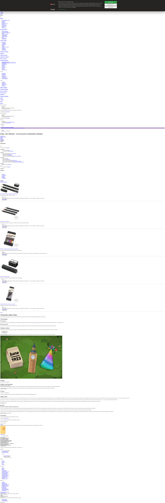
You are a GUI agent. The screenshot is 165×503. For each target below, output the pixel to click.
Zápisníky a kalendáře (4, 96)
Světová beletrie (4, 26)
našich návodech (7, 111)
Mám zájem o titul (4, 69)
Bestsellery (3, 65)
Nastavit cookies (4, 499)
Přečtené (1, 13)
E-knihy (3, 461)
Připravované (4, 66)
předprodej (9, 154)
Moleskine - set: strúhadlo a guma (4, 276)
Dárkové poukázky (3, 87)
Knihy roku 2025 (4, 64)
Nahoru (1, 312)
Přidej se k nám (4, 486)
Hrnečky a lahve (3, 92)
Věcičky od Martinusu (4, 89)
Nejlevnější (3, 177)
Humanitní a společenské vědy (6, 32)
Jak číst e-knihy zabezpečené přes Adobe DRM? (6, 127)
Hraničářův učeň (4, 84)
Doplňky (2, 15)
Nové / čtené (2, 157)
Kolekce (3, 68)
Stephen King (4, 73)
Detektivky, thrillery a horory (6, 20)
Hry (0, 14)
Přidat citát (1, 424)
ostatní (8, 147)
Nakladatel (2, 163)
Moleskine (1, 137)
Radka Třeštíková (4, 76)
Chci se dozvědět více (61, 9)
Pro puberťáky (4, 43)
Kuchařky (2, 53)
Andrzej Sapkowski (4, 78)
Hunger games (4, 83)
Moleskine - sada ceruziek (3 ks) (4, 221)
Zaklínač (3, 82)
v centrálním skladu (13, 153)
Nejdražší (3, 176)
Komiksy (3, 21)
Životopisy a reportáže (5, 34)
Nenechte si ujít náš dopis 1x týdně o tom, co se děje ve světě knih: (9, 493)
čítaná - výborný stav (14, 160)
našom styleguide (6, 418)
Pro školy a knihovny (5, 475)
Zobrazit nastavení (110, 4)
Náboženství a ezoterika (4, 56)
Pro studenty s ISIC (4, 476)
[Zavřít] (0, 145)
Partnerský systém (4, 483)
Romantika (3, 22)
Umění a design (4, 38)
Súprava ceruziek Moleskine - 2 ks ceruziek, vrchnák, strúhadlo (9, 193)
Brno (2, 450)
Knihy (3, 130)
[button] (83, 197)
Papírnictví (2, 94)
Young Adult (4, 44)
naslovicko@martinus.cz (7, 455)
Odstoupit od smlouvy (5, 478)
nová (7, 158)
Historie (3, 33)
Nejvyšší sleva (4, 178)
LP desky (2, 99)
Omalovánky (4, 49)
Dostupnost (2, 152)
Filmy (1, 101)
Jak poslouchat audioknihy (5, 471)
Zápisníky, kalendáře (3, 136)
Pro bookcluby (4, 490)
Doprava (3, 468)
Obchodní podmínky (5, 500)
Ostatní (1, 138)
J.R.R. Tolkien (4, 74)
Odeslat (2, 495)
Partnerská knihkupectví (5, 452)
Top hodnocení (4, 175)
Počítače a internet (4, 36)
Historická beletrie (4, 24)
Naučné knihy (4, 48)
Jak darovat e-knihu (4, 472)
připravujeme (11, 155)
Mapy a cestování (3, 58)
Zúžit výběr (2, 168)
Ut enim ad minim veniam (37, 322)
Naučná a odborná (3, 29)
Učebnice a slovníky (3, 55)
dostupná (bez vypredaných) (17, 156)
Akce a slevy (4, 67)
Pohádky (3, 46)
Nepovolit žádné (110, 7)
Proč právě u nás (4, 470)
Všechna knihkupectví (5, 451)
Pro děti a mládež (3, 40)
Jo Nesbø (3, 75)
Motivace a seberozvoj (5, 31)
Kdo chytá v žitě (2, 434)
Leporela (3, 47)
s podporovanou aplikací (7, 122)
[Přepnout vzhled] (0, 16)
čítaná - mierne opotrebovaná (17, 161)
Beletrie (1, 18)
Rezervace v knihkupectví (5, 474)
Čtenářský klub (4, 487)
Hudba (1, 98)
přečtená (9, 159)
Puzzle (1, 103)
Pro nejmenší (4, 42)
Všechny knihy (4, 63)
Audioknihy (2, 12)
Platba (3, 469)
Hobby (3, 37)
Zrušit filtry (1, 181)
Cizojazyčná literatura (4, 60)
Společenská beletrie (5, 23)
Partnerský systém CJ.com (5, 484)
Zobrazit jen (2, 149)
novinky (9, 150)
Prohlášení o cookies (5, 485)
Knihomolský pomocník (5, 489)
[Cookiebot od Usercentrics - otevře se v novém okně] (52, 9)
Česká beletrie (4, 25)
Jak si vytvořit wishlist (5, 473)
